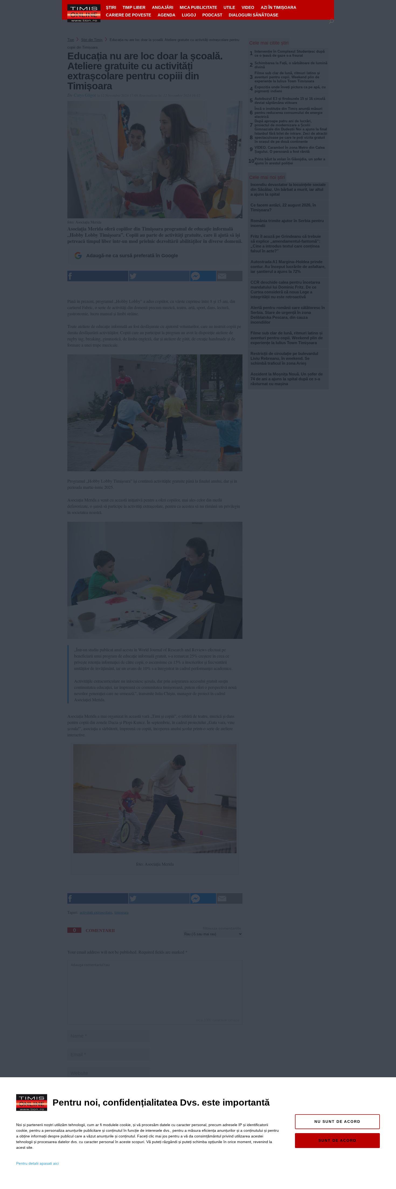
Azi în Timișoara (278, 7)
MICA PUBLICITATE (198, 7)
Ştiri (111, 7)
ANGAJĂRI (162, 7)
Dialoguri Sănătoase (253, 15)
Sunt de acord (337, 1140)
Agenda (166, 15)
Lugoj (189, 15)
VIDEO (248, 7)
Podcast (212, 15)
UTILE (229, 7)
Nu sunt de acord (337, 1121)
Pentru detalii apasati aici (37, 1163)
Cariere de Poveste (128, 15)
